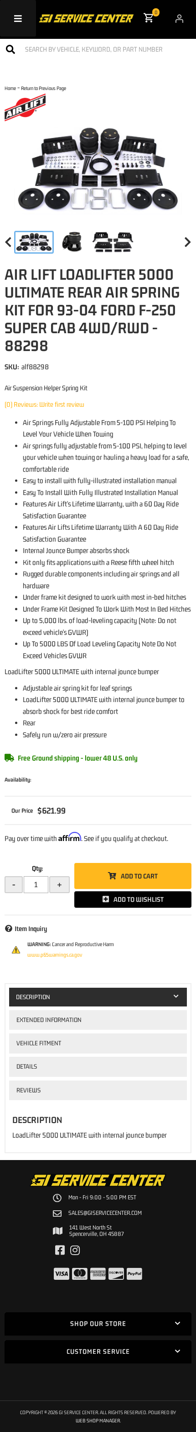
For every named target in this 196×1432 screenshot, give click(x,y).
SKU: (12, 366)
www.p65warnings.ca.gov (54, 955)
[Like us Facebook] (60, 1250)
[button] (98, 49)
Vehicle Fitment (38, 1043)
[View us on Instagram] (75, 1250)
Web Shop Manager (98, 1420)
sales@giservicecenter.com (105, 1213)
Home (10, 88)
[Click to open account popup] (179, 18)
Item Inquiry (31, 928)
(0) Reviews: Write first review (44, 404)
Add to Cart (139, 876)
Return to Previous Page (43, 88)
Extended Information (49, 1019)
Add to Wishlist (138, 899)
